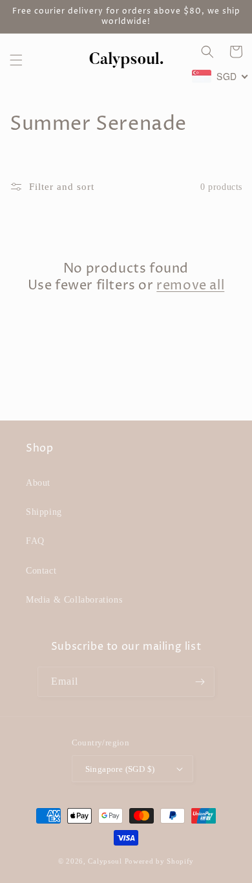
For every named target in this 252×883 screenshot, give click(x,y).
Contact (41, 571)
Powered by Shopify (159, 861)
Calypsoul (104, 861)
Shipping (44, 512)
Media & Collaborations (74, 600)
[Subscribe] (199, 682)
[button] (16, 60)
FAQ (35, 541)
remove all (190, 286)
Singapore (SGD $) (120, 769)
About (38, 483)
